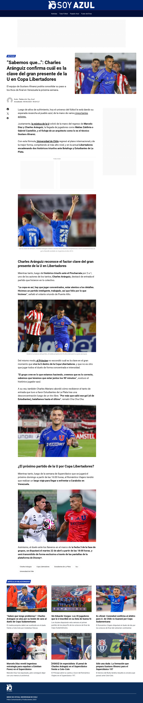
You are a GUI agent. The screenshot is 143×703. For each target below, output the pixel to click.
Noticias (11, 56)
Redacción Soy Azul (27, 99)
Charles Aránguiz (26, 567)
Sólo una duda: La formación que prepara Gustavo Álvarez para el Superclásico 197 (112, 666)
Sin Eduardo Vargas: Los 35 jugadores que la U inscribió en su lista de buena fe (71, 617)
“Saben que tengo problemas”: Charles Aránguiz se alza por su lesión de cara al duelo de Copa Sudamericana (27, 619)
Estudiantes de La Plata (62, 567)
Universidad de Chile (47, 141)
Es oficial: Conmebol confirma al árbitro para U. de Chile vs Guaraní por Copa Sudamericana (115, 619)
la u (77, 567)
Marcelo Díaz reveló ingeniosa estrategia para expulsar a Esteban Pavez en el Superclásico (24, 666)
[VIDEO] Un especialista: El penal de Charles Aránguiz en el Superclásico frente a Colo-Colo (69, 666)
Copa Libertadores (43, 567)
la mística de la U (40, 123)
